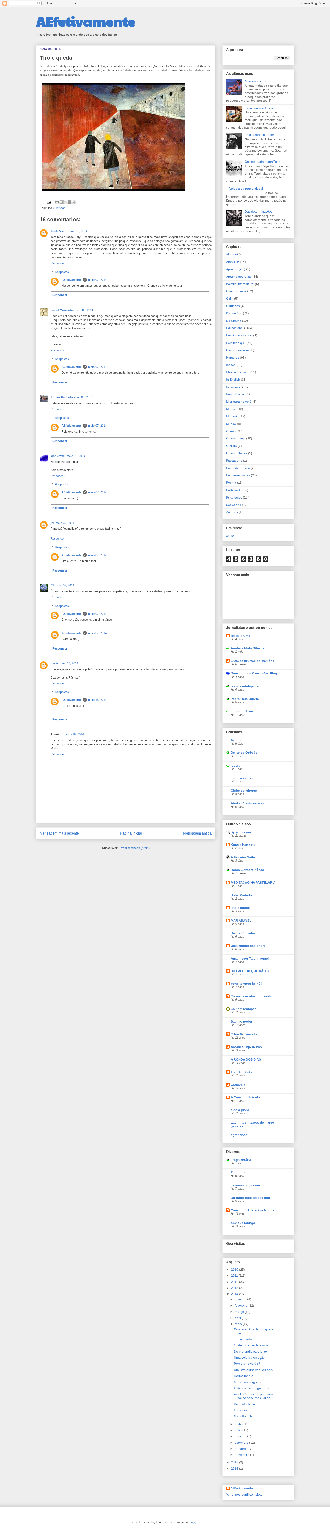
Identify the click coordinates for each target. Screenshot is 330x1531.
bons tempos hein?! (246, 983)
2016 (235, 1468)
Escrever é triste (243, 778)
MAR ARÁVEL (241, 920)
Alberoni (232, 254)
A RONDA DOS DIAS (246, 1059)
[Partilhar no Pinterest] (74, 202)
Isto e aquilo (240, 907)
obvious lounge (243, 1223)
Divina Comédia (243, 933)
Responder (57, 263)
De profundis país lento (250, 1351)
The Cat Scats (241, 1072)
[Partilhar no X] (65, 202)
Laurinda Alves (242, 711)
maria (54, 663)
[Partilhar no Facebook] (70, 202)
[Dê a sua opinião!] (61, 202)
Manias (231, 409)
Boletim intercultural (240, 284)
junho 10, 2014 (74, 734)
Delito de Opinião (244, 752)
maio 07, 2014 (97, 279)
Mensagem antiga (197, 833)
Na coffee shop (244, 1416)
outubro (241, 1448)
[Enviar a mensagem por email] (57, 202)
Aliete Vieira (59, 231)
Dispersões (234, 313)
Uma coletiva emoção (249, 1357)
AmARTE (232, 262)
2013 (235, 1288)
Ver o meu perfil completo (244, 1494)
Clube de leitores (244, 790)
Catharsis (238, 1085)
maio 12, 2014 (69, 663)
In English (233, 379)
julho (238, 1430)
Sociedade (233, 505)
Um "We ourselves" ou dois (253, 1370)
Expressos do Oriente (260, 108)
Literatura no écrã (238, 401)
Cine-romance (236, 291)
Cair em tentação (244, 1009)
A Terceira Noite (243, 857)
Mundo (231, 424)
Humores (232, 357)
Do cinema (233, 321)
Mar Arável (58, 456)
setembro (242, 1442)
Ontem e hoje (235, 438)
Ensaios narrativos (239, 335)
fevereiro (241, 1305)
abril (238, 1318)
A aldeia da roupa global (246, 188)
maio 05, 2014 (78, 231)
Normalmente (243, 1376)
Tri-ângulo (238, 1172)
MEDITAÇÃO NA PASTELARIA (253, 882)
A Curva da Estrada (245, 1097)
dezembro (242, 1454)
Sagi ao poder (241, 1021)
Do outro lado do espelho (250, 1197)
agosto (240, 1436)
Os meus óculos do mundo (251, 996)
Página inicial (131, 833)
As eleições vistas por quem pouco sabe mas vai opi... (254, 1396)
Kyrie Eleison (241, 832)
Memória (232, 416)
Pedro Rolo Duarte (245, 699)
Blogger (193, 1522)
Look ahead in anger (259, 134)
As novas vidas (255, 81)
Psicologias (234, 497)
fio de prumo (240, 635)
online (230, 536)
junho (239, 1424)
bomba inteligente (245, 686)
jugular (236, 765)
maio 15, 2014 (97, 699)
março (240, 1312)
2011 (235, 1275)
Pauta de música (238, 468)
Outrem (231, 446)
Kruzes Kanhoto (62, 397)
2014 (235, 1294)
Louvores (240, 1410)
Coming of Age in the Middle (252, 1210)
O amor (231, 431)
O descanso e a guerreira (252, 1388)
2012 (235, 1282)
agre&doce (239, 1135)
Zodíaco (232, 512)
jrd (52, 523)
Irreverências (235, 394)
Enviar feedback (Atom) (134, 848)
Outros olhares (236, 453)
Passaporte (234, 460)
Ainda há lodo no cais (247, 803)
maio (239, 1324)
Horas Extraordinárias (247, 870)
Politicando (234, 490)
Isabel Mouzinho (62, 310)
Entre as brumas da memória (252, 661)
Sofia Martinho (242, 895)
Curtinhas (59, 208)
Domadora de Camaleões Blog (254, 673)
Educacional (234, 328)
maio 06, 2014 (65, 585)
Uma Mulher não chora (248, 945)
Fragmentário (241, 1160)
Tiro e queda (243, 1339)
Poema (231, 482)
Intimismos (233, 387)
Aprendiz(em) (235, 269)
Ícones (230, 365)
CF (52, 585)
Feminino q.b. (236, 343)
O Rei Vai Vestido (244, 1034)
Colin (229, 298)
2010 (235, 1269)
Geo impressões (237, 350)
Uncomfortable (244, 1404)
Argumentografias (238, 276)
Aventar (236, 740)
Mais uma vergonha (248, 1382)
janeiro (240, 1299)
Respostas (62, 271)
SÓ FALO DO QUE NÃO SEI (251, 971)
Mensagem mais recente (59, 833)
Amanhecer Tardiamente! (250, 958)
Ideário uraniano (237, 372)
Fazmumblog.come (245, 1185)
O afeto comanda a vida (251, 1345)
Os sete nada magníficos (262, 161)
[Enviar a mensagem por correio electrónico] (49, 202)
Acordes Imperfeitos (246, 1047)
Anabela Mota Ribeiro (247, 648)
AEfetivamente (85, 21)
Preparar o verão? (247, 1363)
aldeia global (241, 1110)
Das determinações (258, 211)
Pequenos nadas (238, 475)
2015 (235, 1462)
